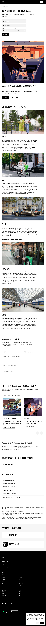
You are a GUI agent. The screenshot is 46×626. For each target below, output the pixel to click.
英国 (3, 6)
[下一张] (41, 433)
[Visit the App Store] (14, 611)
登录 (38, 1)
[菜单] (44, 2)
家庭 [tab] (9, 395)
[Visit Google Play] (6, 612)
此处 (42, 618)
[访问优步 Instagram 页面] (8, 603)
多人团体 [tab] (4, 395)
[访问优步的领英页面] (2, 603)
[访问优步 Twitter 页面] (11, 603)
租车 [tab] (12, 395)
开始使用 (5, 97)
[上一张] (37, 433)
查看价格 (5, 34)
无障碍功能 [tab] (17, 395)
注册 (41, 1)
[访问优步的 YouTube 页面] (5, 603)
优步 (2, 2)
